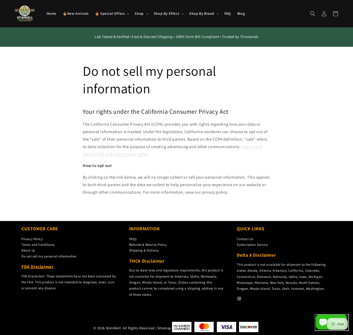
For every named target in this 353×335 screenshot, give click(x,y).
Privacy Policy (32, 239)
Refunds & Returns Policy (148, 244)
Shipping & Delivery (144, 250)
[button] (112, 13)
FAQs (133, 239)
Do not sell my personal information (48, 256)
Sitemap (164, 328)
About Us (28, 250)
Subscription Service (252, 244)
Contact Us (245, 239)
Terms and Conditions (38, 244)
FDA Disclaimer (37, 267)
